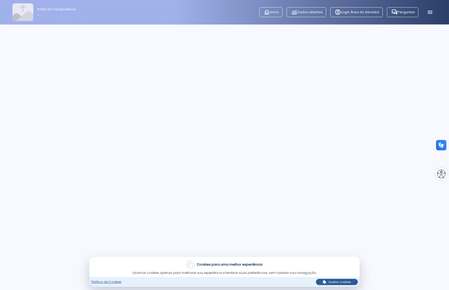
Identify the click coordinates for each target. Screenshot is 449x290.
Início (271, 12)
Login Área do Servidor (357, 12)
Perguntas (403, 12)
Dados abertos (307, 12)
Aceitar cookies (339, 282)
